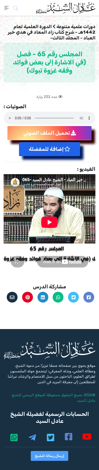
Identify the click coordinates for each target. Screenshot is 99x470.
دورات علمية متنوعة (75, 26)
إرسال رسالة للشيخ (49, 456)
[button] (17, 8)
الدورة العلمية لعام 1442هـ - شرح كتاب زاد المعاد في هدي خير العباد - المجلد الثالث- (51, 32)
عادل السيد (86, 400)
